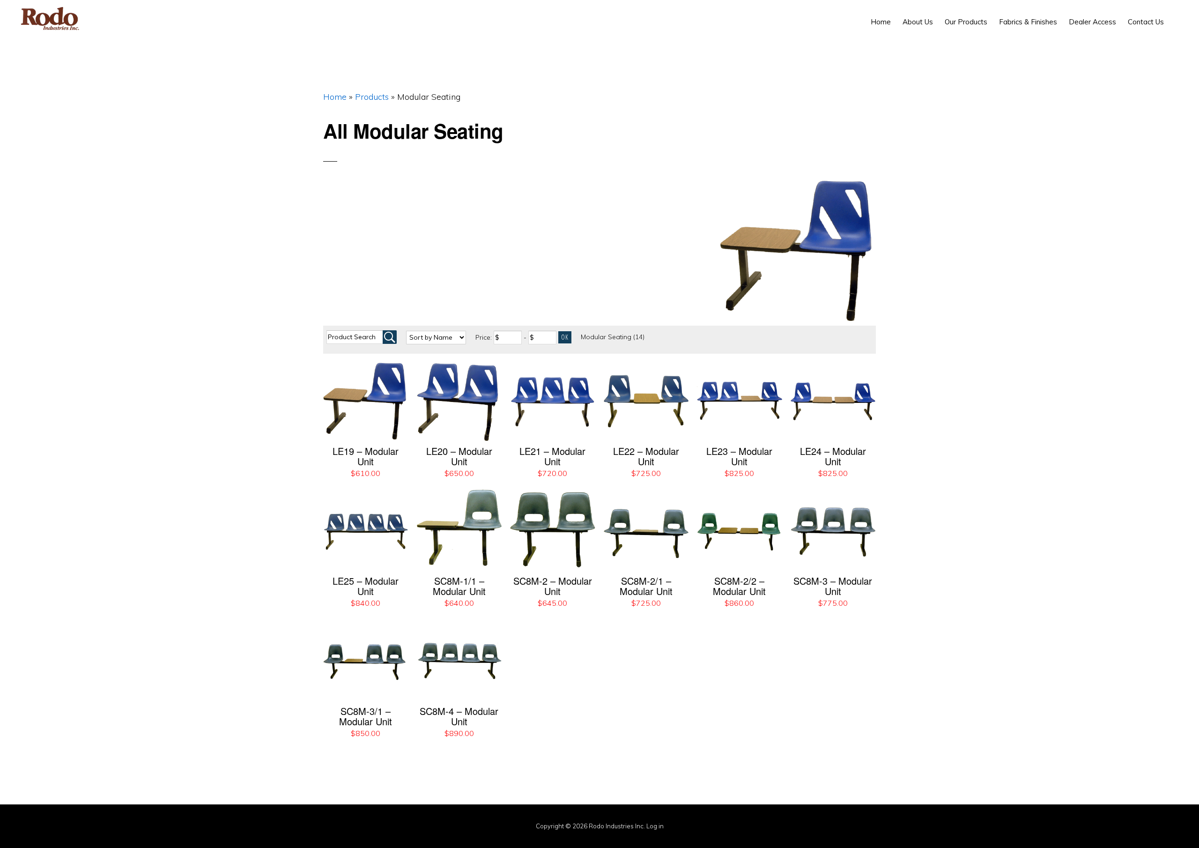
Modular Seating (612, 337)
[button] (1175, 15)
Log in (655, 826)
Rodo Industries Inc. (50, 18)
